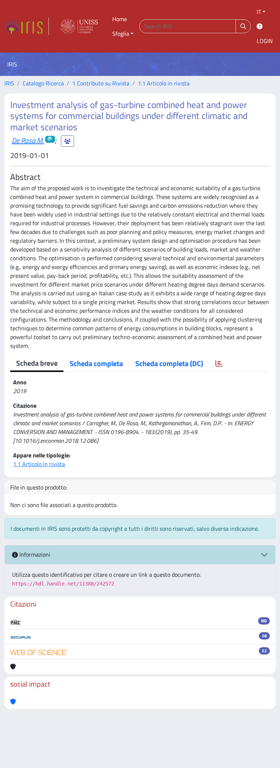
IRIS (9, 83)
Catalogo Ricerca (43, 83)
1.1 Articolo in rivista (164, 83)
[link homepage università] (79, 26)
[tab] (219, 363)
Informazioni (34, 554)
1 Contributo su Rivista (100, 83)
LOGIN (265, 41)
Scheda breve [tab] (37, 363)
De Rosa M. (28, 140)
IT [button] (259, 11)
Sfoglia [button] (120, 33)
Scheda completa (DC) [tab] (169, 363)
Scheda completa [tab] (96, 363)
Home (119, 19)
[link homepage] (26, 26)
